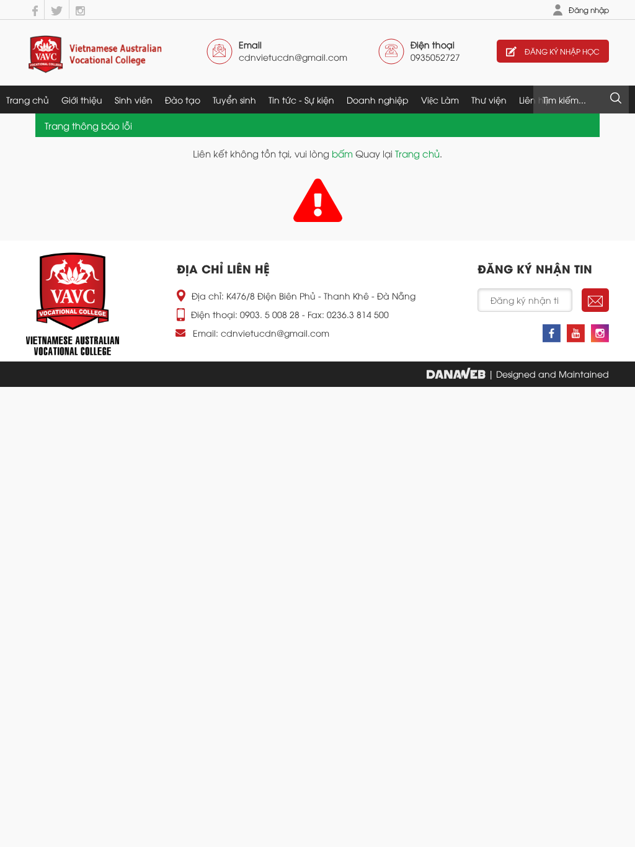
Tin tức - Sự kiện (301, 99)
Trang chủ (27, 99)
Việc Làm (440, 99)
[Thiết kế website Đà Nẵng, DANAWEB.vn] (456, 373)
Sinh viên (134, 99)
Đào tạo (182, 99)
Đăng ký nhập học (561, 51)
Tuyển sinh (234, 99)
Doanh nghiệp (378, 99)
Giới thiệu (81, 99)
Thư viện (489, 99)
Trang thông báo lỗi (88, 125)
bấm (342, 153)
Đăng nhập (589, 9)
